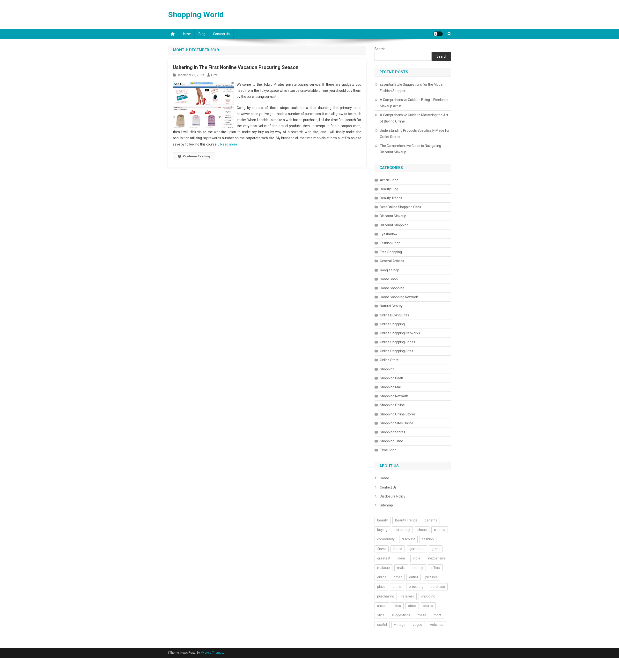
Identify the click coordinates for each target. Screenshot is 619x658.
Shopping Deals (392, 378)
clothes (439, 530)
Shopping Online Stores (398, 414)
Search (380, 49)
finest (381, 549)
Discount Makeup (393, 216)
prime (397, 587)
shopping (428, 596)
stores (428, 606)
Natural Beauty (391, 306)
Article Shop (389, 180)
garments (416, 549)
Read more (228, 144)
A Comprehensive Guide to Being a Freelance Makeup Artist (414, 103)
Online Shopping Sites (396, 351)
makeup (383, 568)
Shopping (387, 369)
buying (382, 530)
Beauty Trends (391, 198)
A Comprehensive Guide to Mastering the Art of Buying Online (414, 118)
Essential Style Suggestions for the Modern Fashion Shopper (413, 88)
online (381, 577)
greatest (383, 558)
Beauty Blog (389, 189)
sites (397, 606)
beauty (382, 520)
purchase (438, 587)
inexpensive (436, 558)
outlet (413, 577)
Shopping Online (392, 405)
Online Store (389, 360)
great (436, 549)
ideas (402, 558)
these (422, 615)
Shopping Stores (392, 432)
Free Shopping (391, 252)
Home (186, 34)
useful (382, 625)
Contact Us (221, 34)
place (381, 587)
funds (397, 549)
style (380, 615)
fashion (428, 539)
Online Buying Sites (394, 315)
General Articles (392, 261)
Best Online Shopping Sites (400, 207)
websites (436, 625)
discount (408, 539)
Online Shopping (392, 324)
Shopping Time (391, 441)
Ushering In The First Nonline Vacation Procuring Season (235, 67)
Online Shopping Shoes (397, 342)
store (412, 606)
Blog (202, 34)
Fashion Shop (390, 243)
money (418, 568)
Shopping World (196, 14)
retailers (407, 596)
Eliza (214, 75)
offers (435, 568)
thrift (437, 615)
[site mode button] (438, 33)
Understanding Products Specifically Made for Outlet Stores (415, 134)
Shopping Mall (390, 387)
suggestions (401, 615)
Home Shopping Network (399, 297)
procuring (416, 587)
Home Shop (389, 279)
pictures (431, 577)
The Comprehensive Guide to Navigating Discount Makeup (410, 149)
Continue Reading (196, 156)
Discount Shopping (394, 225)
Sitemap (386, 505)
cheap (422, 530)
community (386, 539)
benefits (431, 520)
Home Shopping (392, 288)
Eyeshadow (389, 234)
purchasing (385, 596)
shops (381, 606)
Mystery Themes (212, 652)
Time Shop (388, 450)
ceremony (402, 530)
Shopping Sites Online (396, 423)
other (398, 577)
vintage (399, 625)
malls (401, 568)
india (416, 558)
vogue (417, 625)
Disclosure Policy (392, 496)
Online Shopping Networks (400, 333)
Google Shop (389, 270)
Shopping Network (394, 396)
